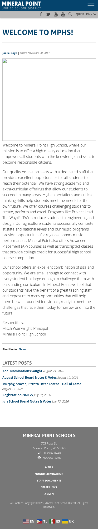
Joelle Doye (9, 53)
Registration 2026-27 (17, 395)
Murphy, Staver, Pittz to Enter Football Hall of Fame (41, 384)
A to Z (49, 467)
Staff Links (49, 487)
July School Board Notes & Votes (26, 401)
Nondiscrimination (49, 474)
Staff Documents (49, 480)
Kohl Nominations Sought (22, 371)
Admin (49, 494)
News (22, 349)
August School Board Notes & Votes (29, 377)
